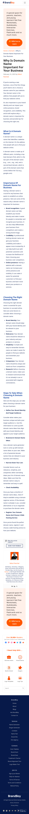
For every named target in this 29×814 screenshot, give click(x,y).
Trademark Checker (15, 758)
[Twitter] (16, 586)
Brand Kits (14, 737)
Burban (7, 572)
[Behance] (12, 586)
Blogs (14, 709)
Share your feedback (14, 546)
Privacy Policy (14, 805)
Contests (14, 731)
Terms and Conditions (14, 783)
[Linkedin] (14, 586)
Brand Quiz (14, 755)
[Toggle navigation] (25, 2)
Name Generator (14, 725)
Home (5, 51)
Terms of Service (14, 802)
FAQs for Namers (14, 776)
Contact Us (14, 715)
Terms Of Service (14, 780)
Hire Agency (14, 740)
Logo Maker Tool (14, 764)
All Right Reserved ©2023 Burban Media (14, 800)
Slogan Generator (14, 728)
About (14, 706)
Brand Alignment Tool (14, 761)
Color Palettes (14, 749)
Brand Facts (14, 752)
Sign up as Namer (14, 773)
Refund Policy (14, 786)
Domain (11, 51)
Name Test (14, 734)
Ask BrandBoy (14, 712)
